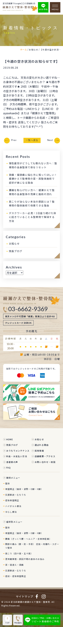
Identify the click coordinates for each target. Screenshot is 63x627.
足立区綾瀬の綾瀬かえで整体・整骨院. (31, 601)
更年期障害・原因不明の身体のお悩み (24, 558)
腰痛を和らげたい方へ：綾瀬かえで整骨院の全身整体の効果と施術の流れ (32, 192)
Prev (14, 140)
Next (50, 140)
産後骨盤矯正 (12, 500)
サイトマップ (24, 596)
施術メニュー (13, 477)
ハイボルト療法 (13, 506)
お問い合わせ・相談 (45, 461)
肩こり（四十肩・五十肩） (19, 553)
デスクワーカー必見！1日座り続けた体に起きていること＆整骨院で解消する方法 (32, 217)
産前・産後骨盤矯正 (15, 576)
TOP (7, 622)
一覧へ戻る (32, 140)
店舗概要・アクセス (45, 456)
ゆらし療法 (11, 511)
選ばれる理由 (41, 444)
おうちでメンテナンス (17, 450)
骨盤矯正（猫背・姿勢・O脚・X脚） (24, 488)
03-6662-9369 (28, 309)
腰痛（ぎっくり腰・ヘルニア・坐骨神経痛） (28, 538)
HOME (9, 439)
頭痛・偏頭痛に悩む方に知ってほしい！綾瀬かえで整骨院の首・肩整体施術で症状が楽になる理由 (33, 178)
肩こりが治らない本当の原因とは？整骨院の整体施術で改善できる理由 (32, 203)
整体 (7, 483)
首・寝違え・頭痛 (14, 564)
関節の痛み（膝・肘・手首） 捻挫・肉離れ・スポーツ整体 (32, 546)
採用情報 (39, 450)
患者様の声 (12, 461)
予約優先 (18, 622)
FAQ (8, 467)
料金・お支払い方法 (16, 456)
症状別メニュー (14, 521)
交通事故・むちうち (15, 494)
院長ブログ (15, 251)
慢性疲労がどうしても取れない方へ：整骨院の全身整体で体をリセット (33, 165)
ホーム (23, 49)
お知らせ (14, 243)
